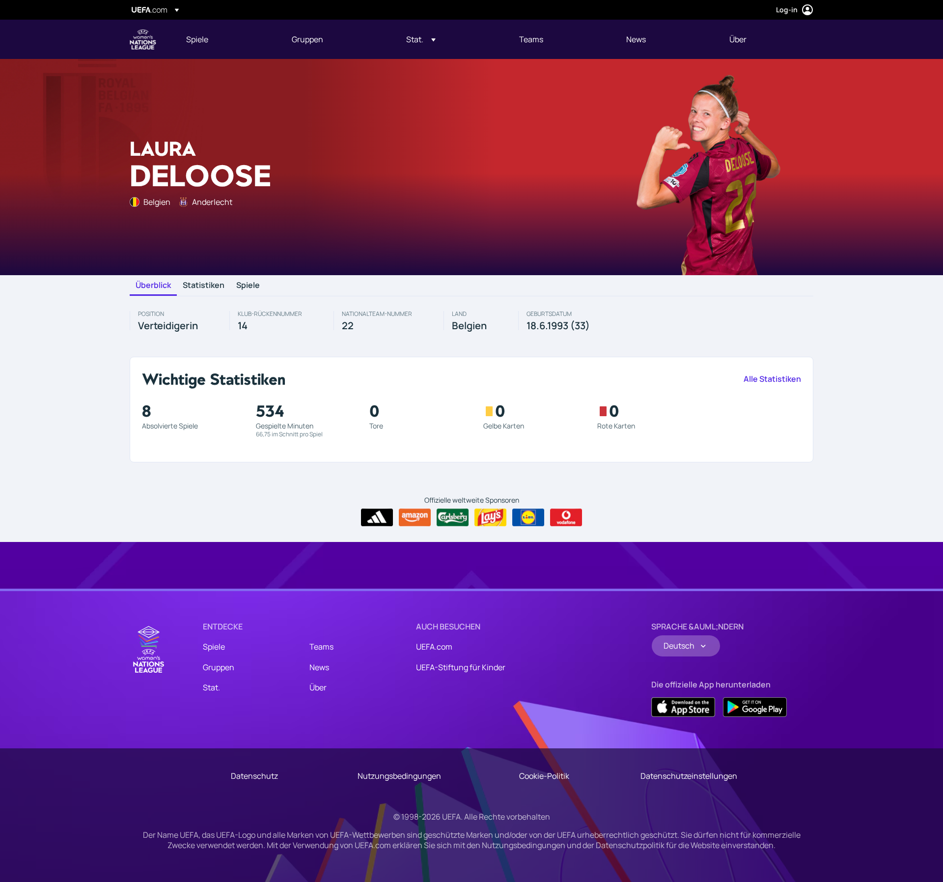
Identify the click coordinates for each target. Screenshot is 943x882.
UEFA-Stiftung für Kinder (460, 667)
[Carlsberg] (453, 517)
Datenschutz (254, 775)
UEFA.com (434, 646)
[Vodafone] (566, 517)
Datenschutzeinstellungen (688, 775)
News (319, 667)
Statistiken (203, 285)
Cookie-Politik (544, 775)
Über (318, 687)
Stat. (211, 687)
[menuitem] (227, 39)
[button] (421, 39)
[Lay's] (490, 517)
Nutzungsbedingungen (399, 775)
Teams (321, 646)
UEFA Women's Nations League (143, 39)
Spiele (248, 285)
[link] (197, 39)
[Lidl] (528, 517)
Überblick (153, 285)
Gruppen (218, 667)
